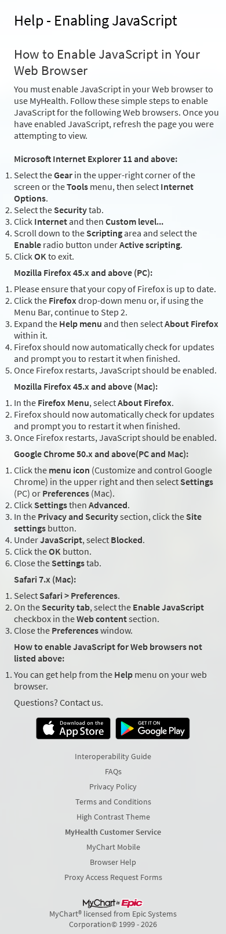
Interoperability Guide (113, 756)
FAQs (113, 771)
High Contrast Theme (113, 816)
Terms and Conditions (113, 801)
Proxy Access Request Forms (113, 877)
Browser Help (113, 862)
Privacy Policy (113, 786)
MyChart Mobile (113, 847)
